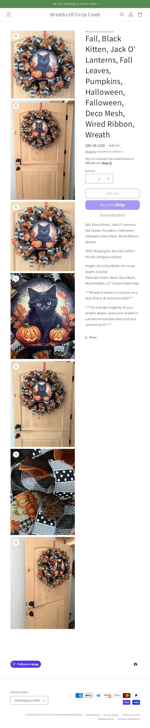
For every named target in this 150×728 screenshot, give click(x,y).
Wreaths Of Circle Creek (47, 714)
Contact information (129, 718)
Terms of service (131, 714)
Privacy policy (111, 714)
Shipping (90, 151)
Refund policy (93, 714)
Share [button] (93, 337)
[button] (8, 14)
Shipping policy (106, 718)
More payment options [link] (112, 214)
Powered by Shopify (71, 714)
